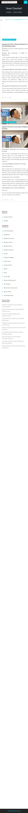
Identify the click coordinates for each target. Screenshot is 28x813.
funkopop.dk (5, 404)
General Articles (8, 265)
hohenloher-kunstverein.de (9, 704)
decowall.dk (5, 407)
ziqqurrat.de (5, 430)
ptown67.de (5, 677)
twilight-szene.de (6, 620)
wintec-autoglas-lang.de (8, 481)
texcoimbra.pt (5, 386)
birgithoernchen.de (7, 529)
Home (5, 272)
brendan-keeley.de (6, 438)
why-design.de (5, 519)
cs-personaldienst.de (7, 525)
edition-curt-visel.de (7, 474)
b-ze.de (4, 654)
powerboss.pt (5, 352)
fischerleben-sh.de (6, 572)
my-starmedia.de (6, 624)
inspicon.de (5, 799)
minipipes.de (5, 586)
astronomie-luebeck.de (8, 656)
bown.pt (4, 369)
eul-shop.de (5, 747)
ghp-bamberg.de (6, 576)
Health (5, 268)
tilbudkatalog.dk (6, 388)
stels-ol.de (4, 700)
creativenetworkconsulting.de (9, 508)
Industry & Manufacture (10, 280)
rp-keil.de (4, 449)
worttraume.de (6, 413)
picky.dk (4, 402)
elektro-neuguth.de (7, 757)
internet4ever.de (6, 719)
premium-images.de (7, 553)
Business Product (8, 242)
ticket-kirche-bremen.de (8, 647)
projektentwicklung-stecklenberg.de (11, 565)
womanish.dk (5, 390)
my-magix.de (5, 489)
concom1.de (5, 761)
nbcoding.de (5, 455)
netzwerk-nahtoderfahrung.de (9, 632)
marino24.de (5, 591)
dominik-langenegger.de (8, 588)
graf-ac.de (4, 423)
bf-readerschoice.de (7, 705)
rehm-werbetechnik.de (8, 506)
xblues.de (4, 776)
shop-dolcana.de (6, 763)
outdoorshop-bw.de (7, 521)
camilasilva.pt (5, 356)
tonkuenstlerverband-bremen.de (10, 793)
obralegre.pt (5, 383)
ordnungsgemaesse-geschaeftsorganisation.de (14, 569)
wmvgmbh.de (5, 759)
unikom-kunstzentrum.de (8, 544)
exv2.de (4, 628)
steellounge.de (5, 411)
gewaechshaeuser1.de (7, 514)
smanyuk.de (5, 476)
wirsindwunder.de (6, 457)
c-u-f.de (4, 789)
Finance (6, 253)
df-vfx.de (4, 711)
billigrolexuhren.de (6, 622)
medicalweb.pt (6, 362)
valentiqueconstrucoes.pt (8, 385)
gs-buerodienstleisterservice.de (10, 510)
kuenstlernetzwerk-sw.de (8, 574)
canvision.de (5, 466)
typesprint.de (5, 652)
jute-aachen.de (5, 684)
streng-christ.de (6, 595)
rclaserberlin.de (6, 444)
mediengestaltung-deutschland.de (10, 426)
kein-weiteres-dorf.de (7, 675)
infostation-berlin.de (7, 538)
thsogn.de (4, 766)
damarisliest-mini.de (7, 578)
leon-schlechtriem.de (7, 535)
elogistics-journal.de (7, 630)
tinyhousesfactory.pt (7, 373)
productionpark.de (6, 491)
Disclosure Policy (8, 217)
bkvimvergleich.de (6, 497)
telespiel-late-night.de (7, 732)
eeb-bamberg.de (6, 721)
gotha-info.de (5, 784)
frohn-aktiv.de (5, 479)
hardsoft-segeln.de (7, 483)
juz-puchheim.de (6, 626)
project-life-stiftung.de (8, 797)
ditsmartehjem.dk (6, 400)
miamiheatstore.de (6, 599)
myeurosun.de (5, 434)
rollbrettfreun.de (6, 671)
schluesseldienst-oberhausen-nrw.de (11, 633)
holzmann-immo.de (7, 801)
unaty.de (4, 421)
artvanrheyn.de (6, 551)
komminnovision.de (7, 540)
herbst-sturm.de (6, 795)
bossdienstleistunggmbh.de (9, 432)
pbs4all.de (4, 584)
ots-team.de (5, 561)
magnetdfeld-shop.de (7, 458)
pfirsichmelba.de (6, 751)
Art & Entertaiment (8, 230)
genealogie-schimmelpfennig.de (10, 715)
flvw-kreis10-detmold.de (8, 635)
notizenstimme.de (6, 415)
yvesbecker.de (5, 645)
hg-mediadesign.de (7, 502)
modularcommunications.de (9, 567)
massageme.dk (6, 405)
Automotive (7, 234)
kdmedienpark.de (6, 516)
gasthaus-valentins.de (7, 593)
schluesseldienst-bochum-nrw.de (10, 582)
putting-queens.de (6, 523)
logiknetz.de (5, 419)
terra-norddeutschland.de (8, 713)
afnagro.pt (4, 354)
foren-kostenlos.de (7, 707)
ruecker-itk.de (5, 618)
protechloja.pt (5, 360)
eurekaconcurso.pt (6, 367)
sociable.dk (5, 396)
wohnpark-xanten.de (7, 512)
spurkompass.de (6, 417)
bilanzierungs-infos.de (7, 555)
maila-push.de (5, 462)
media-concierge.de (7, 791)
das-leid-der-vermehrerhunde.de (10, 639)
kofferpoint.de (5, 698)
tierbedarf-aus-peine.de (8, 683)
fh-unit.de (4, 442)
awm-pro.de (5, 446)
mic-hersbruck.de (6, 597)
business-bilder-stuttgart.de (9, 774)
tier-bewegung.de (6, 550)
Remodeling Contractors (9, 122)
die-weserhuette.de (7, 696)
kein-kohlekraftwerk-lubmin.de (10, 673)
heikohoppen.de (6, 531)
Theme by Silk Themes (14, 811)
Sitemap (6, 220)
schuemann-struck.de (7, 717)
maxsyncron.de (6, 679)
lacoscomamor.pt (6, 365)
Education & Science (9, 249)
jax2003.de (5, 563)
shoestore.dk (5, 394)
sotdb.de (4, 477)
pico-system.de (6, 643)
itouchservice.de (6, 770)
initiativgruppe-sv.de (7, 548)
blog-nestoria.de (6, 472)
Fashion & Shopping (9, 257)
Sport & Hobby (7, 291)
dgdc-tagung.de (6, 607)
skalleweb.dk (5, 398)
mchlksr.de (4, 542)
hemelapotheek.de (6, 527)
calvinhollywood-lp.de (7, 690)
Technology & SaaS (8, 295)
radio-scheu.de (5, 495)
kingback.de (5, 533)
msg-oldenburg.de (6, 744)
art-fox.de (4, 460)
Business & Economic (9, 238)
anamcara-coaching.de (8, 612)
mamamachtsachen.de (7, 616)
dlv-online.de (5, 590)
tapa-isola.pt (5, 375)
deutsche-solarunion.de (8, 425)
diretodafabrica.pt (6, 371)
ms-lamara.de (5, 468)
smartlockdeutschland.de (8, 603)
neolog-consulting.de (7, 609)
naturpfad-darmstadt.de (8, 440)
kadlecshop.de (5, 464)
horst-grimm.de (6, 500)
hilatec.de (4, 453)
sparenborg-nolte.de (7, 546)
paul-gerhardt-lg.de (7, 765)
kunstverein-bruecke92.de (8, 641)
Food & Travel (7, 261)
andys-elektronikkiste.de (8, 428)
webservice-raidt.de (7, 728)
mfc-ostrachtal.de (6, 738)
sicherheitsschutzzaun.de (8, 485)
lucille (10, 97)
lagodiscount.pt (6, 364)
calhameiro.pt (5, 377)
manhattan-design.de (7, 753)
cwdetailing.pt (5, 381)
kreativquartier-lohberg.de (9, 749)
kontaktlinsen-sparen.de (8, 694)
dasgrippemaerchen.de (8, 755)
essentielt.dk (5, 392)
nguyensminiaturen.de (7, 740)
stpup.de (4, 726)
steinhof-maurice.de (7, 559)
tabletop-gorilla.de (7, 611)
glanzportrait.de (6, 649)
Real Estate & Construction (10, 287)
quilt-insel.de (5, 518)
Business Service (8, 246)
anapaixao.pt (5, 358)
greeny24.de (5, 470)
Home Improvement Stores (9, 39)
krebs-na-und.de (6, 709)
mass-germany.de (6, 487)
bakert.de (4, 504)
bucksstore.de (5, 557)
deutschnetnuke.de (7, 681)
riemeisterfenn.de (6, 637)
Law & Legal (7, 276)
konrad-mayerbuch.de (7, 580)
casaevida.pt (5, 379)
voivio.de (4, 660)
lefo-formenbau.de (7, 436)
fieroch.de (4, 493)
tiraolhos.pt (5, 409)
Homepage (8, 12)
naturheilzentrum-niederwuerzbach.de (12, 686)
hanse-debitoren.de (7, 498)
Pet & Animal (7, 284)
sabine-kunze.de (6, 742)
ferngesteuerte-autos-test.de (9, 605)
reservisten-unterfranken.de (9, 451)
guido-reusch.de (6, 688)
